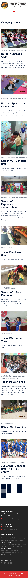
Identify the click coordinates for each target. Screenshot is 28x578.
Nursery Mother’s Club (11, 55)
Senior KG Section (13, 100)
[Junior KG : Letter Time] (14, 321)
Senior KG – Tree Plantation (11, 294)
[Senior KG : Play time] (14, 409)
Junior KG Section (6, 98)
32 (20, 486)
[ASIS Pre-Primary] (14, 5)
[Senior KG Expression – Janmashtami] (14, 185)
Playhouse (4, 100)
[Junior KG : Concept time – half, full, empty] (14, 448)
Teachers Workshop (13, 381)
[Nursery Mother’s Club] (14, 38)
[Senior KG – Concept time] (14, 137)
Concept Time (5, 462)
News (13, 50)
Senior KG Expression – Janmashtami (9, 204)
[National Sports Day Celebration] (14, 84)
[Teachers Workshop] (14, 363)
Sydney (18, 575)
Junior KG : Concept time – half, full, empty (13, 468)
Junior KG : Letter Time (11, 340)
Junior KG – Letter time (12, 254)
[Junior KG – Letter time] (14, 235)
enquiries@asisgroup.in (10, 529)
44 (20, 491)
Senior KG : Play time (13, 426)
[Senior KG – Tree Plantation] (14, 275)
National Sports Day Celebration (13, 105)
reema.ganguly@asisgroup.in (12, 519)
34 (9, 491)
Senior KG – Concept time (13, 162)
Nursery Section (21, 50)
